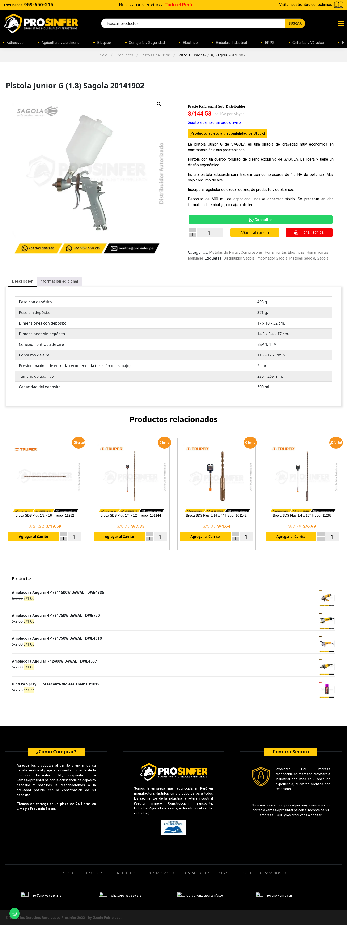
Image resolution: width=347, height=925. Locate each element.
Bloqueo (104, 42)
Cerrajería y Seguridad (147, 42)
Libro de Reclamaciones (262, 873)
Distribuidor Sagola (238, 258)
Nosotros (93, 873)
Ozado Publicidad (107, 918)
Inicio (102, 55)
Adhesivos (15, 42)
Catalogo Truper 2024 (206, 873)
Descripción (22, 281)
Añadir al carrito (254, 232)
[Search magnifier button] (295, 23)
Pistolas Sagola (302, 258)
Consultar (263, 220)
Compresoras (252, 252)
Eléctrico (190, 42)
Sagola (322, 258)
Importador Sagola (271, 258)
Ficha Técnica (312, 232)
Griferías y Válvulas (308, 42)
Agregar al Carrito (33, 536)
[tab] (22, 282)
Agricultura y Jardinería (60, 42)
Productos (124, 55)
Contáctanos (161, 873)
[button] (159, 104)
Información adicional (58, 281)
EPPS (270, 42)
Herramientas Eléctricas (285, 252)
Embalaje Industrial (231, 42)
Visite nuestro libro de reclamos (305, 4)
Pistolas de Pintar (155, 55)
